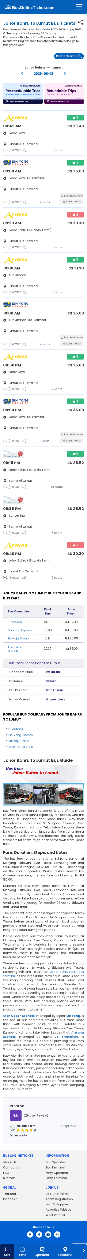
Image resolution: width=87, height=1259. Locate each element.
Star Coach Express (19, 1016)
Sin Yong (73, 1016)
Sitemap (9, 1178)
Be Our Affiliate (57, 1194)
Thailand (9, 1194)
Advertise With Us (58, 1209)
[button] (23, 93)
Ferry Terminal (56, 1178)
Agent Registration (59, 1199)
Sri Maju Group (18, 638)
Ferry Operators (57, 1173)
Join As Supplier (57, 1204)
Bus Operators (56, 1162)
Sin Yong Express (20, 630)
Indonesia (10, 1199)
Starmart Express (14, 648)
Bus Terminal (55, 1167)
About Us (9, 1162)
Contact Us (11, 1167)
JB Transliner (66, 1037)
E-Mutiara (15, 622)
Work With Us (55, 1215)
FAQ (6, 1173)
